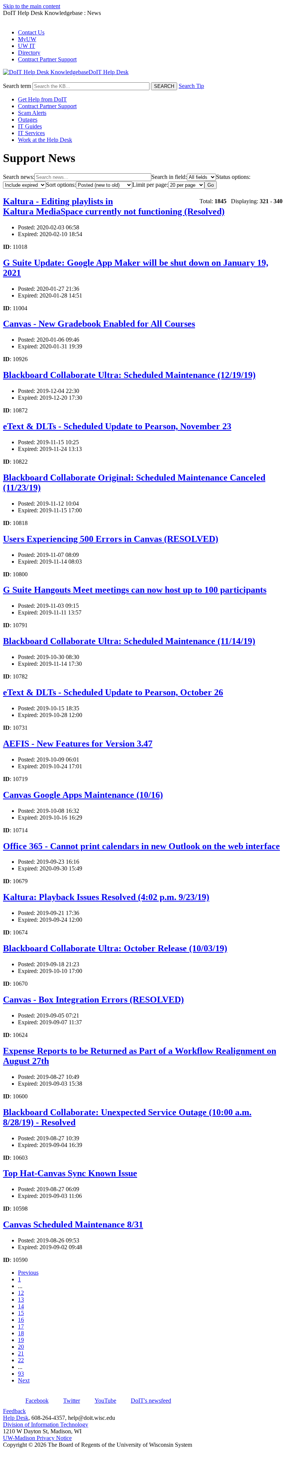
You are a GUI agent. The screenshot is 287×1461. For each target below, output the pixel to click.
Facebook (37, 1400)
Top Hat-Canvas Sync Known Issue (70, 1173)
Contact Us (31, 32)
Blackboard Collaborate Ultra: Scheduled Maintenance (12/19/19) (129, 375)
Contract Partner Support (47, 59)
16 (21, 1320)
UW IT (26, 46)
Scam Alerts (32, 113)
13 (21, 1299)
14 (21, 1306)
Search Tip (191, 86)
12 (21, 1293)
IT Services (31, 133)
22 (21, 1360)
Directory (29, 52)
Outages (27, 119)
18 (21, 1333)
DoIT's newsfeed (151, 1400)
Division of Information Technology (45, 1424)
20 (21, 1346)
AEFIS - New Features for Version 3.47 (77, 743)
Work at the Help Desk (45, 140)
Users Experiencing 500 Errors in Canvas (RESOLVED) (110, 539)
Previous (28, 1272)
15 (21, 1313)
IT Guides (30, 126)
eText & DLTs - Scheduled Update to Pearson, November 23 (117, 426)
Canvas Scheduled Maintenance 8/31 (73, 1224)
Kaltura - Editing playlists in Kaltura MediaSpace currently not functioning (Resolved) (114, 206)
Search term (17, 86)
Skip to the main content (31, 6)
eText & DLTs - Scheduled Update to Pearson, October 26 (113, 692)
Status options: (233, 177)
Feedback (14, 1411)
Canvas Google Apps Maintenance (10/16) (83, 795)
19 (21, 1340)
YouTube (105, 1400)
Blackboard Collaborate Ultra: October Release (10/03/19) (115, 948)
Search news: (18, 177)
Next (24, 1380)
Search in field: (169, 177)
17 (21, 1326)
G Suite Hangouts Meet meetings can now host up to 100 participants (134, 590)
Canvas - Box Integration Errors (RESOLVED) (93, 999)
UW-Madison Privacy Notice (37, 1438)
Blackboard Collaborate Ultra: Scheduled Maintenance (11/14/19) (129, 641)
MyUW (27, 39)
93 (21, 1373)
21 (21, 1353)
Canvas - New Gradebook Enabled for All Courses (99, 324)
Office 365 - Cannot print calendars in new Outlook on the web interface (141, 846)
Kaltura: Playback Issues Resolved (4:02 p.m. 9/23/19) (106, 897)
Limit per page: (150, 185)
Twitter (71, 1400)
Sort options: (61, 185)
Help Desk (15, 1418)
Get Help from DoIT (42, 99)
